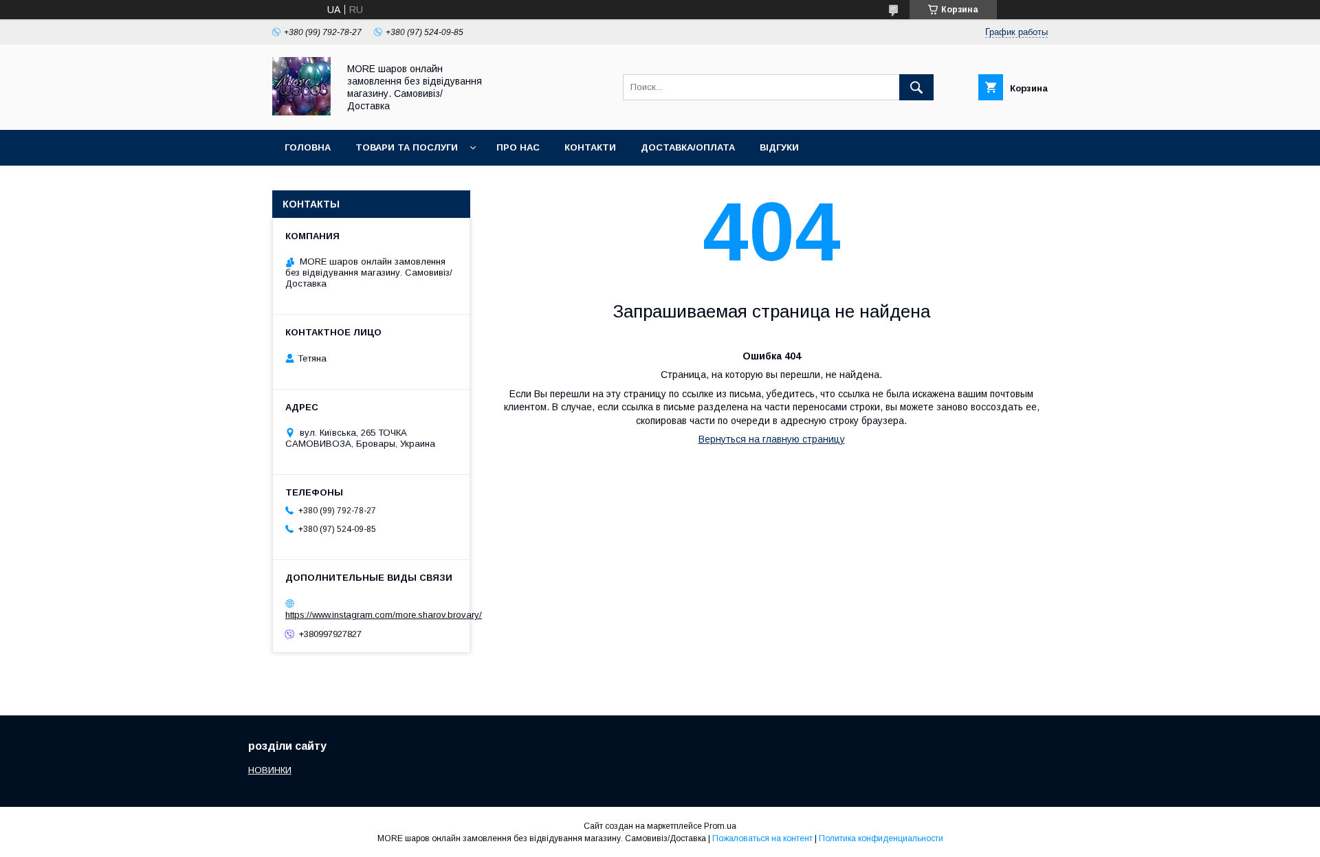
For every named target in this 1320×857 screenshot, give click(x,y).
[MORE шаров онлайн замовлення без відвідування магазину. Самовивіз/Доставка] (301, 112)
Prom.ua (720, 826)
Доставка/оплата (688, 147)
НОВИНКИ (270, 770)
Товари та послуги (406, 147)
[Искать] (916, 87)
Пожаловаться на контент (762, 838)
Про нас (518, 147)
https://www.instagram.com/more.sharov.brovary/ (383, 615)
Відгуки (779, 147)
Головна (308, 147)
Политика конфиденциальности (881, 838)
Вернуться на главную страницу (771, 439)
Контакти (590, 147)
